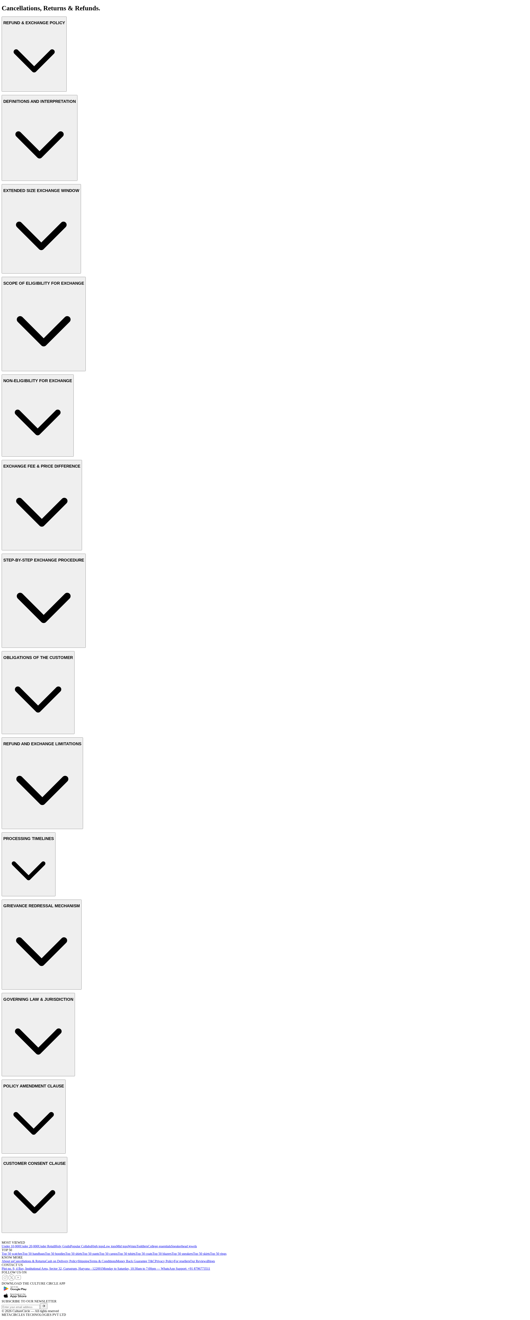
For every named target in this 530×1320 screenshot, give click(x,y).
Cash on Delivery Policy (62, 1261)
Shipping (83, 1261)
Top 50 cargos (108, 1253)
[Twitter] (11, 1280)
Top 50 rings (218, 1253)
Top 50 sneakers (182, 1253)
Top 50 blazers (162, 1253)
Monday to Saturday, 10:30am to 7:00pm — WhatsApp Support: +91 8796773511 (156, 1268)
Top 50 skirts (201, 1253)
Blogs (211, 1261)
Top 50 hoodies (55, 1253)
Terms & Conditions (102, 1261)
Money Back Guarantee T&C (135, 1261)
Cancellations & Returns (30, 1261)
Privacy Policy (164, 1261)
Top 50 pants (90, 1253)
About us (8, 1261)
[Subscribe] (43, 1306)
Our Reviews (198, 1261)
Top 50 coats (144, 1253)
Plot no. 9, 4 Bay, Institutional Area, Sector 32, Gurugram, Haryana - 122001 (52, 1268)
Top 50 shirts (73, 1253)
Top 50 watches (12, 1253)
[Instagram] (5, 1280)
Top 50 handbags (33, 1253)
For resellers (182, 1261)
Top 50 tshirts (127, 1253)
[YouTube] (18, 1280)
